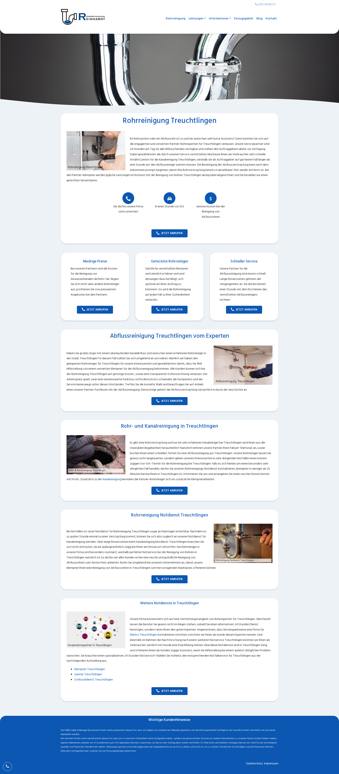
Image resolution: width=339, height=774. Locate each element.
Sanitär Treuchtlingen (88, 674)
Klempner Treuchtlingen (89, 669)
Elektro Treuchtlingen (143, 634)
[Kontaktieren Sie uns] (7, 766)
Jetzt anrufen (172, 233)
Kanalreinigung (112, 479)
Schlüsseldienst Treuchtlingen (93, 679)
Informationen (219, 18)
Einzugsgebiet (243, 18)
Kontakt (271, 18)
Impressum (271, 763)
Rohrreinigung (175, 18)
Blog (259, 18)
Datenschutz (254, 763)
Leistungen (196, 18)
